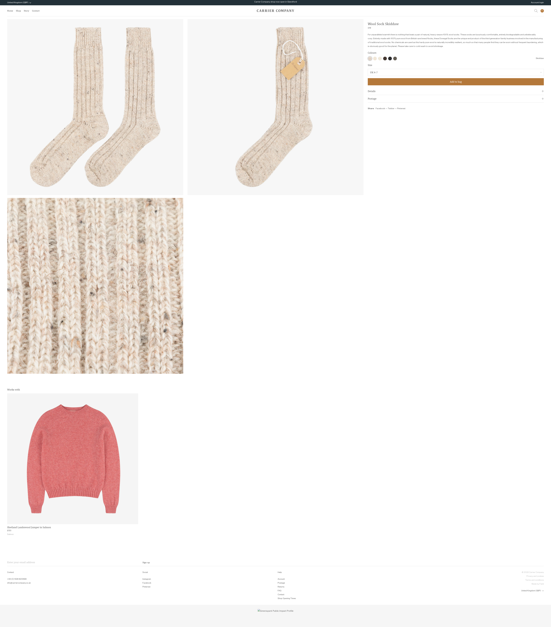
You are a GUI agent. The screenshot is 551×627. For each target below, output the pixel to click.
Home (10, 10)
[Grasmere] (395, 58)
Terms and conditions (534, 580)
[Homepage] (275, 10)
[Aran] (375, 58)
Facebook (380, 109)
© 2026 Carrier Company (533, 572)
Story (26, 10)
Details (372, 91)
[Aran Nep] (380, 58)
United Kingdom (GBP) (17, 3)
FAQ (279, 591)
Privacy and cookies (535, 576)
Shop (18, 10)
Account (281, 579)
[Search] (536, 10)
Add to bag (456, 81)
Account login (537, 3)
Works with (13, 389)
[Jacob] (385, 58)
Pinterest (401, 109)
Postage (372, 98)
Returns (281, 587)
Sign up (146, 562)
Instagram (146, 579)
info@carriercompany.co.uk (19, 583)
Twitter (391, 109)
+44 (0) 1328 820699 (17, 579)
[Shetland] (390, 58)
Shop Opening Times (287, 598)
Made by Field (538, 584)
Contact (35, 10)
